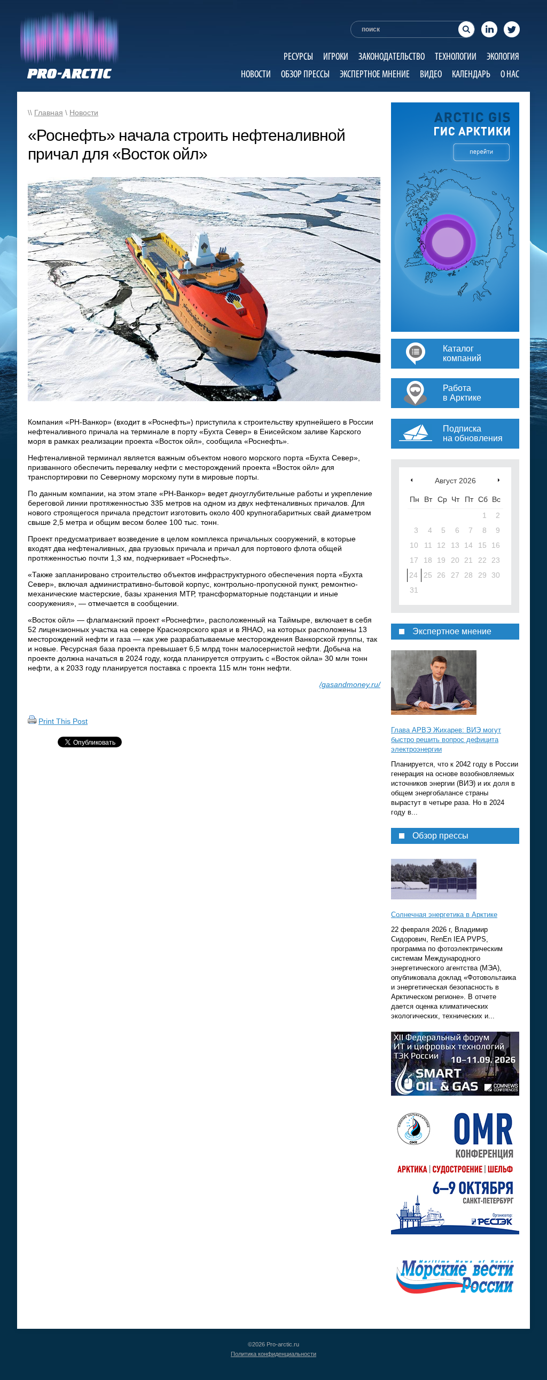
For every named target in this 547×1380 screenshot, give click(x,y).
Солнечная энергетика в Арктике (444, 915)
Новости (256, 74)
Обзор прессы (305, 74)
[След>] (498, 479)
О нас (510, 74)
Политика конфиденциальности (273, 1354)
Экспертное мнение (375, 74)
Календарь (471, 74)
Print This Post (63, 721)
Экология (503, 56)
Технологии (455, 56)
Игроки (335, 56)
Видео (431, 74)
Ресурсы (298, 56)
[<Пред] (411, 479)
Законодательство (391, 56)
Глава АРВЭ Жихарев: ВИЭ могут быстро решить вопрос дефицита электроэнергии (446, 739)
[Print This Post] (32, 721)
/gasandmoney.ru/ (349, 684)
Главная (48, 112)
